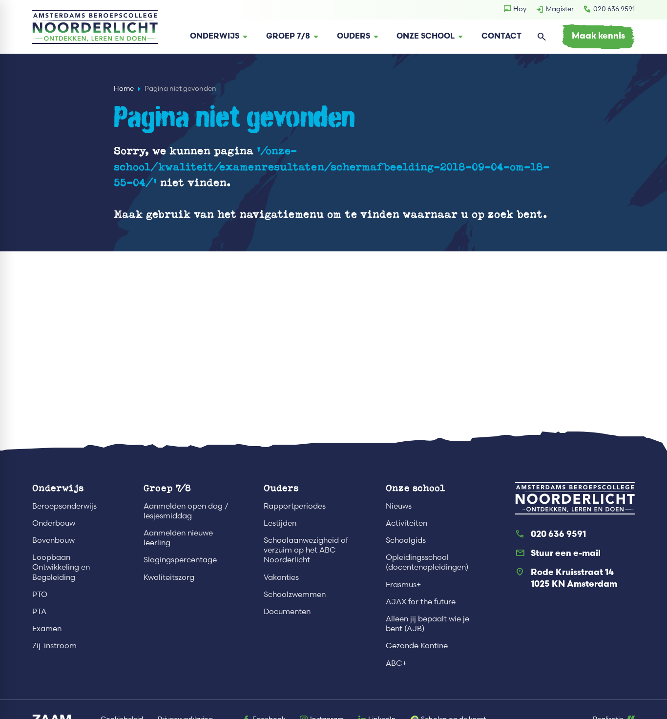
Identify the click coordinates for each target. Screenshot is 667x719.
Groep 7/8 (167, 487)
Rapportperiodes (295, 506)
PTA (39, 611)
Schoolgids (406, 540)
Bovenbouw (53, 540)
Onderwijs (57, 487)
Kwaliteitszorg (169, 577)
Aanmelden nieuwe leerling (178, 537)
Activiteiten (406, 523)
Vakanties (281, 577)
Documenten (287, 611)
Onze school (415, 487)
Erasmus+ (403, 584)
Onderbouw (53, 523)
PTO (39, 594)
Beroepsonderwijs (64, 506)
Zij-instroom (54, 645)
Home (124, 88)
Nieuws (399, 506)
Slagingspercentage (180, 559)
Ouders (281, 487)
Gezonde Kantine (417, 645)
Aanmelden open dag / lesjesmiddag (186, 510)
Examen (47, 628)
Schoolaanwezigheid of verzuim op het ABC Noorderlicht (306, 549)
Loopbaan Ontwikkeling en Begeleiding (61, 567)
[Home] (95, 27)
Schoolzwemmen (295, 594)
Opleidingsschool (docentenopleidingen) (427, 562)
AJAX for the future (421, 601)
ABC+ (396, 663)
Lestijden (280, 523)
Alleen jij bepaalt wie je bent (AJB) (427, 623)
